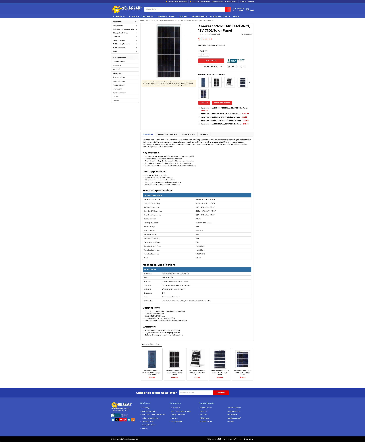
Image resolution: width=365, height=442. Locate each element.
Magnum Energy (119, 85)
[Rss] (133, 419)
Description (148, 134)
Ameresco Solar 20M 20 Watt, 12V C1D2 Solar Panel (221, 124)
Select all (204, 103)
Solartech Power (119, 81)
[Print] (236, 66)
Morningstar (117, 89)
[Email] (232, 66)
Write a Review (247, 34)
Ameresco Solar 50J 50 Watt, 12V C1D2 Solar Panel (221, 114)
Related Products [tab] (152, 344)
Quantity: (202, 51)
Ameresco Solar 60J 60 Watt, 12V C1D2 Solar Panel (221, 120)
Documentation (188, 134)
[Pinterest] (244, 66)
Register (251, 2)
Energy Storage (198, 16)
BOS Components (119, 48)
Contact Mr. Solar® (148, 425)
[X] (240, 66)
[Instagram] (129, 419)
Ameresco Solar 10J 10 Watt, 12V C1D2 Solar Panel (220, 117)
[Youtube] (121, 419)
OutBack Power (119, 62)
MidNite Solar (118, 73)
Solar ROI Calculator (149, 411)
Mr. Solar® (116, 69)
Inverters (183, 16)
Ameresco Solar (119, 77)
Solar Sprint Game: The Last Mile (153, 415)
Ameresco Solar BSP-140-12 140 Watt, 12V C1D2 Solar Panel (224, 108)
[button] (211, 66)
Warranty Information (167, 134)
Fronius (115, 97)
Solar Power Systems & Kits (140, 16)
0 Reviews (204, 134)
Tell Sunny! (146, 408)
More (235, 16)
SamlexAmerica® (119, 93)
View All (116, 101)
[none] (169, 51)
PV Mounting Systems (219, 16)
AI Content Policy (148, 421)
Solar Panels (118, 16)
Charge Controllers (165, 16)
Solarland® (117, 65)
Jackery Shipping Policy (150, 418)
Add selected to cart (222, 103)
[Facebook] (228, 66)
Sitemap (145, 428)
